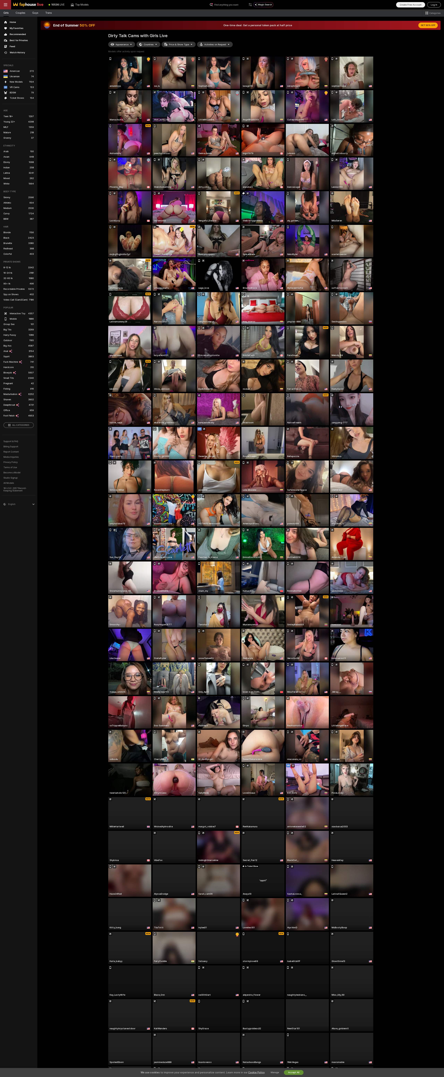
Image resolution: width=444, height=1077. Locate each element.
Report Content (11, 452)
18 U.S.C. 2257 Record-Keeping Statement (15, 489)
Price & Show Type (179, 44)
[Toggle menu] (5, 4)
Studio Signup (10, 478)
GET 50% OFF (428, 25)
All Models (8, 483)
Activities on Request (215, 44)
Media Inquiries (11, 457)
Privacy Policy (10, 462)
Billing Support (10, 446)
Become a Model (11, 472)
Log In (434, 4)
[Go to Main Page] (28, 4)
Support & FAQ (10, 441)
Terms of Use (10, 467)
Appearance (122, 44)
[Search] (250, 4)
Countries (149, 44)
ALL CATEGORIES (20, 425)
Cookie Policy (256, 1072)
